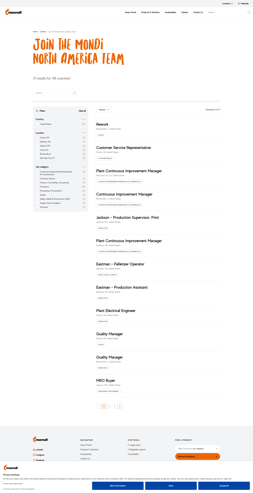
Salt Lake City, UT (47, 158)
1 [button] (103, 406)
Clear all (82, 110)
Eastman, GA (45, 141)
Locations (226, 3)
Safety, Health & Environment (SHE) (55, 199)
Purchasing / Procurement (51, 190)
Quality (43, 195)
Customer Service (47, 178)
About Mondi (130, 12)
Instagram (40, 455)
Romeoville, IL (45, 154)
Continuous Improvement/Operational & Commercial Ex (56, 173)
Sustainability (170, 12)
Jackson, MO (45, 145)
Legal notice (134, 445)
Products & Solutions (150, 12)
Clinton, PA (44, 137)
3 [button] (114, 406)
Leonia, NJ (44, 150)
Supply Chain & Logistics (50, 203)
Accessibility (133, 454)
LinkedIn (39, 449)
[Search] (249, 12)
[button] (98, 406)
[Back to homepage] (13, 12)
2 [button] (109, 406)
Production (44, 186)
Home (35, 31)
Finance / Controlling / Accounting (54, 182)
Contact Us (198, 12)
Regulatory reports (137, 449)
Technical (44, 207)
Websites (245, 3)
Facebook (40, 460)
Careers (184, 12)
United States (45, 124)
